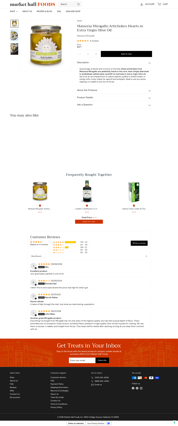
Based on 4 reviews (39, 244)
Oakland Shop (73, 11)
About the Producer (87, 90)
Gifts (12, 391)
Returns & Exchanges (60, 391)
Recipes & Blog (44, 11)
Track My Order (57, 397)
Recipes (13, 387)
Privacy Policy (56, 407)
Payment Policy (57, 384)
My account (15, 397)
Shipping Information (59, 387)
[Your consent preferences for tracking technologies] (174, 422)
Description (83, 62)
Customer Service (58, 377)
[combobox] (70, 4)
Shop (12, 377)
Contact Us (15, 394)
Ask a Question (85, 104)
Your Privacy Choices (95, 423)
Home (79, 21)
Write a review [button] (139, 243)
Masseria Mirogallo (86, 35)
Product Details (85, 97)
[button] (83, 41)
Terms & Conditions (59, 404)
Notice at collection (76, 423)
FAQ (59, 11)
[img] (44, 264)
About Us (27, 11)
